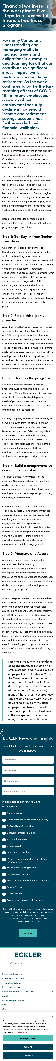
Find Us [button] (5, 1004)
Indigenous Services (11, 986)
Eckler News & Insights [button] (13, 1000)
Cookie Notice (20, 1032)
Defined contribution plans (22, 832)
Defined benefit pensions (21, 826)
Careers (6, 1008)
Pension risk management (21, 867)
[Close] (52, 1016)
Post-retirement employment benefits (28, 880)
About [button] (5, 995)
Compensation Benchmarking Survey (27, 819)
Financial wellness (17, 839)
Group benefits (15, 845)
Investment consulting (19, 852)
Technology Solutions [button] (12, 982)
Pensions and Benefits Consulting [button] (18, 991)
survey (26, 155)
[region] (28, 1036)
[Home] (28, 954)
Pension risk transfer (18, 874)
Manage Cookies (28, 1038)
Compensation (15, 813)
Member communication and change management (28, 860)
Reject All (28, 1046)
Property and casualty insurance (25, 900)
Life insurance (14, 893)
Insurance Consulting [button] (12, 973)
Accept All (27, 1055)
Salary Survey (14, 887)
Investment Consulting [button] (13, 978)
